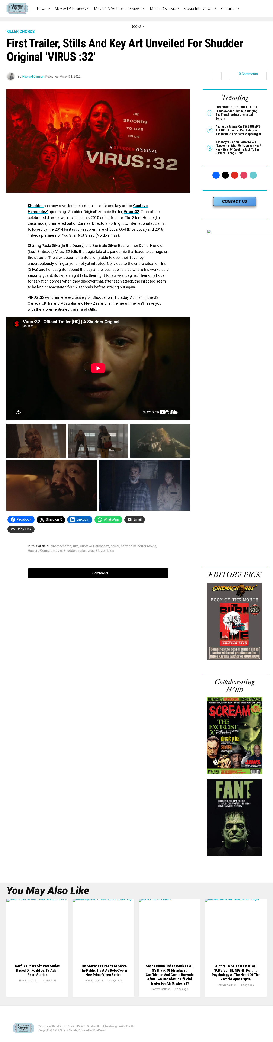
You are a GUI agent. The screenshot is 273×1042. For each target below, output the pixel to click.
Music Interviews (197, 8)
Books (136, 26)
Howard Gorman (33, 76)
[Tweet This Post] (225, 76)
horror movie (147, 546)
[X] (225, 175)
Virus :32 (131, 211)
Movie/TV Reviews (70, 8)
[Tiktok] (253, 175)
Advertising (109, 1026)
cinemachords (61, 546)
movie (57, 550)
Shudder (36, 205)
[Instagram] (244, 175)
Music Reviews (162, 8)
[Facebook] (216, 175)
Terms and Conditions (51, 1026)
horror (115, 546)
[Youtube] (234, 175)
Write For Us (126, 1026)
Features (228, 8)
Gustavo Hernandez (94, 546)
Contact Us (93, 1026)
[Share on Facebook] (216, 76)
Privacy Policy (76, 1026)
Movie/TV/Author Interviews (118, 8)
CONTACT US (234, 201)
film (75, 546)
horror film (128, 546)
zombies (107, 550)
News (41, 8)
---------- (234, 777)
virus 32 (93, 550)
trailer (81, 550)
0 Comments (248, 74)
